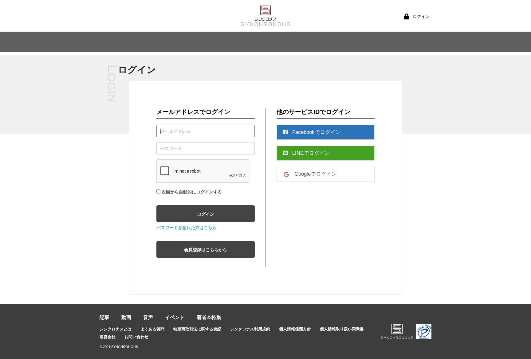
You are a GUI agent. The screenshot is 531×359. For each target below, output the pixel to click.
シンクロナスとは (116, 329)
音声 (148, 317)
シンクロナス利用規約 (250, 329)
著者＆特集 (209, 317)
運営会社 (108, 336)
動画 (126, 317)
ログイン (205, 214)
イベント (175, 317)
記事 (104, 317)
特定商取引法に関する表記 (197, 329)
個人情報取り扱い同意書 (342, 329)
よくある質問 (152, 329)
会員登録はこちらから (205, 249)
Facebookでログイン (316, 132)
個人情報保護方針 (295, 329)
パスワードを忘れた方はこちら (186, 227)
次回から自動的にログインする (192, 191)
